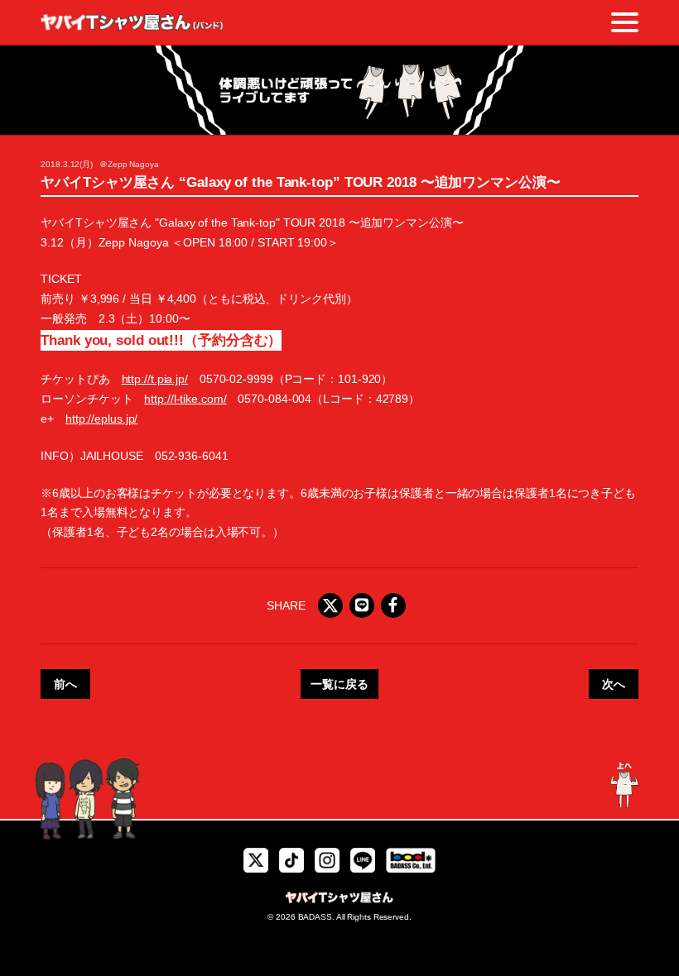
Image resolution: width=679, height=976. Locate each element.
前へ (65, 684)
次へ (613, 684)
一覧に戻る (339, 684)
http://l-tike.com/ (185, 398)
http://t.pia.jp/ (155, 378)
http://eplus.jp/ (101, 418)
